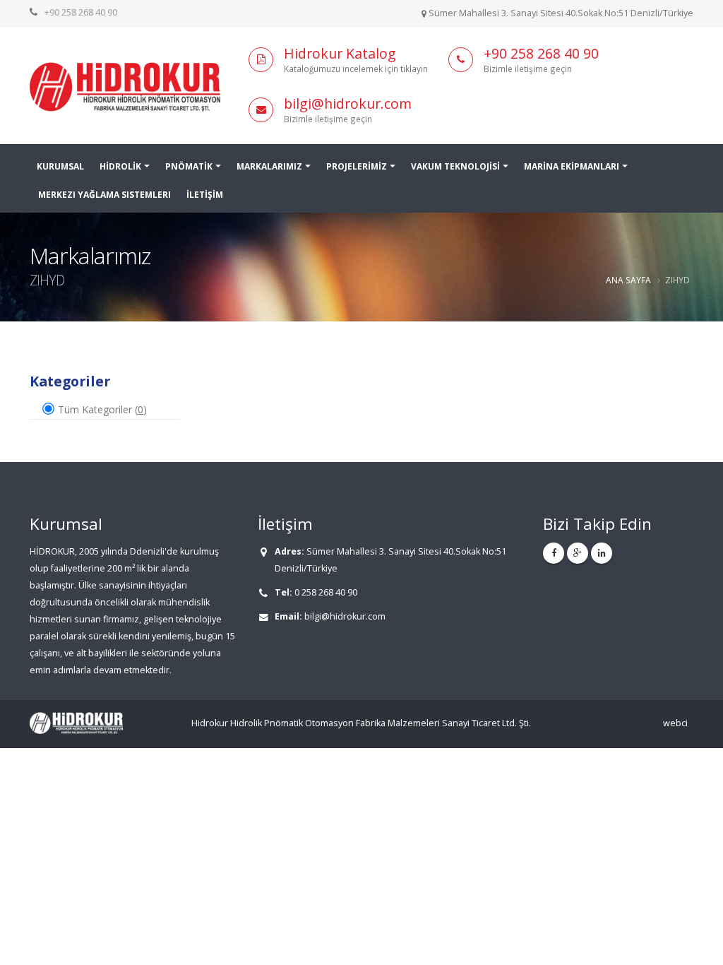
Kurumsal (60, 166)
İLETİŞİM (204, 195)
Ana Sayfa (628, 279)
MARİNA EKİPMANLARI (571, 166)
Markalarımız (269, 166)
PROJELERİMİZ (356, 166)
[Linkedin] (601, 553)
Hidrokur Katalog (340, 53)
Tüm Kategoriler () (101, 409)
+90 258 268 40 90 (80, 12)
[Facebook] (553, 553)
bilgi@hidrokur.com (348, 103)
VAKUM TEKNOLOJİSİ (455, 166)
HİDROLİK (120, 166)
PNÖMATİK (189, 166)
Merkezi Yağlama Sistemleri (104, 195)
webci (675, 723)
